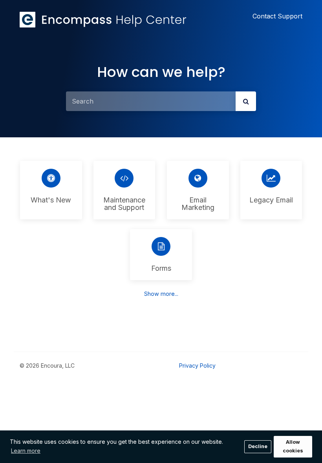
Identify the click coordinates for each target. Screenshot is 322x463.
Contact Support (277, 16)
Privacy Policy (197, 365)
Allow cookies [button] (293, 446)
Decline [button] (257, 446)
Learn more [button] (25, 450)
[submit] (246, 101)
